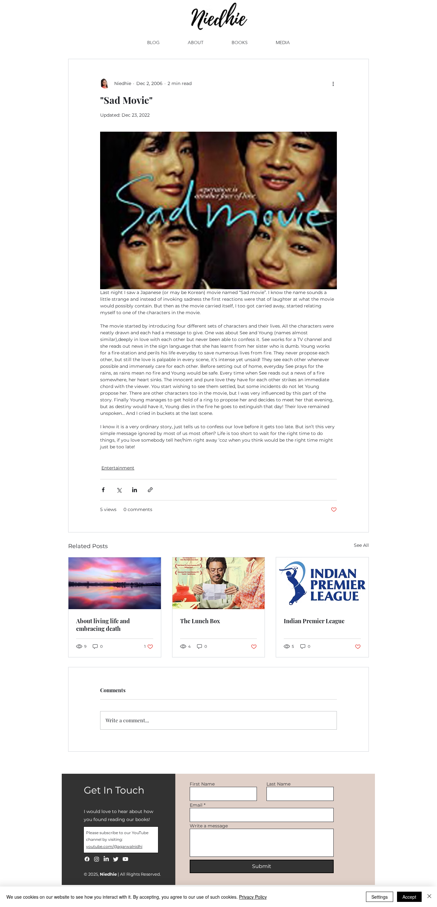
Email (196, 805)
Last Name (278, 784)
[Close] (429, 897)
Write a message (209, 826)
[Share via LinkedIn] (134, 490)
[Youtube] (125, 859)
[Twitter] (116, 859)
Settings (379, 897)
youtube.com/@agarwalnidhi (114, 846)
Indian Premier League (314, 621)
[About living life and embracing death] (114, 583)
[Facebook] (87, 859)
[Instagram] (96, 859)
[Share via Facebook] (103, 490)
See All (361, 545)
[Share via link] (150, 490)
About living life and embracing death (103, 624)
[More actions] (333, 83)
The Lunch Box (200, 621)
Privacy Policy (253, 897)
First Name (202, 784)
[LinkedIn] (106, 859)
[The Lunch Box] (218, 583)
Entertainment (117, 468)
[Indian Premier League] (322, 583)
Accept (409, 897)
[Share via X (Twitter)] (119, 490)
